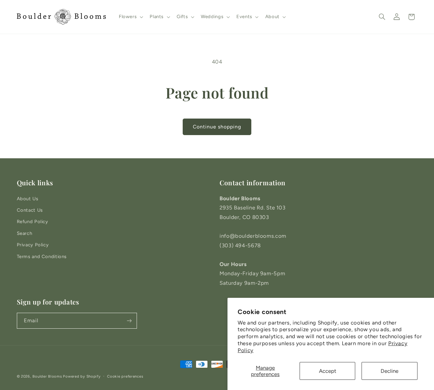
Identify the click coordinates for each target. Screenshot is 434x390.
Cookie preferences (125, 376)
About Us (27, 199)
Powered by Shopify (81, 376)
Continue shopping (217, 127)
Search (24, 233)
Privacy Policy (33, 245)
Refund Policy (32, 221)
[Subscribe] (129, 320)
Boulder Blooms (47, 376)
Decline (389, 371)
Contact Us (30, 210)
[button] (130, 17)
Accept (327, 371)
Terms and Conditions (42, 256)
